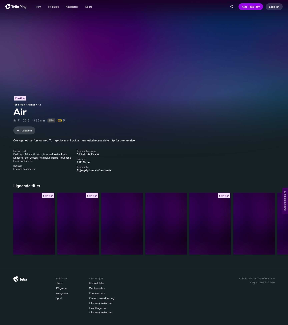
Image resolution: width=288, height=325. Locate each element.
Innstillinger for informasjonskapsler (101, 310)
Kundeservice (97, 293)
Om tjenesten (97, 288)
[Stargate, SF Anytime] (34, 224)
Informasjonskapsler (101, 303)
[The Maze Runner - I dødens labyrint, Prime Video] (166, 224)
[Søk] (232, 7)
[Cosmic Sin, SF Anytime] (210, 224)
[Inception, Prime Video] (254, 224)
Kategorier (62, 293)
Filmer (31, 104)
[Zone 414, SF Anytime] (78, 224)
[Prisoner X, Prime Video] (122, 224)
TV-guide (61, 288)
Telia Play (19, 104)
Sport (59, 298)
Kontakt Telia (96, 283)
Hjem (59, 283)
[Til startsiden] (15, 6)
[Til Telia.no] (20, 279)
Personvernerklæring (101, 298)
